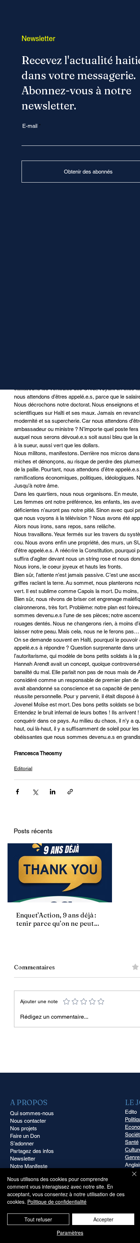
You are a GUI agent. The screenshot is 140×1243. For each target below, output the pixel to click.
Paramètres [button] (70, 1232)
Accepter (103, 1219)
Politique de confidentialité (57, 1201)
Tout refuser (38, 1219)
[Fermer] (130, 1178)
